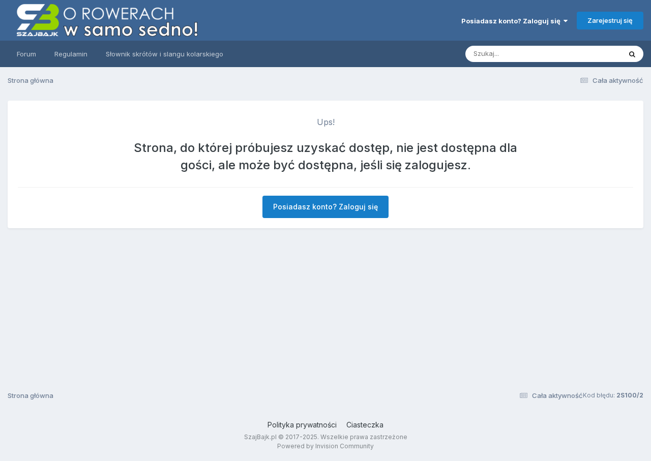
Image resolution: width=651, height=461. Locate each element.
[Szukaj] (632, 54)
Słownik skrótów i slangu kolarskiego (164, 54)
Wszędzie (592, 53)
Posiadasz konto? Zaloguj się (512, 21)
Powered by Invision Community (325, 446)
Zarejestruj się (610, 20)
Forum (26, 54)
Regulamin (70, 54)
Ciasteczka (364, 424)
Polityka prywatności (302, 424)
